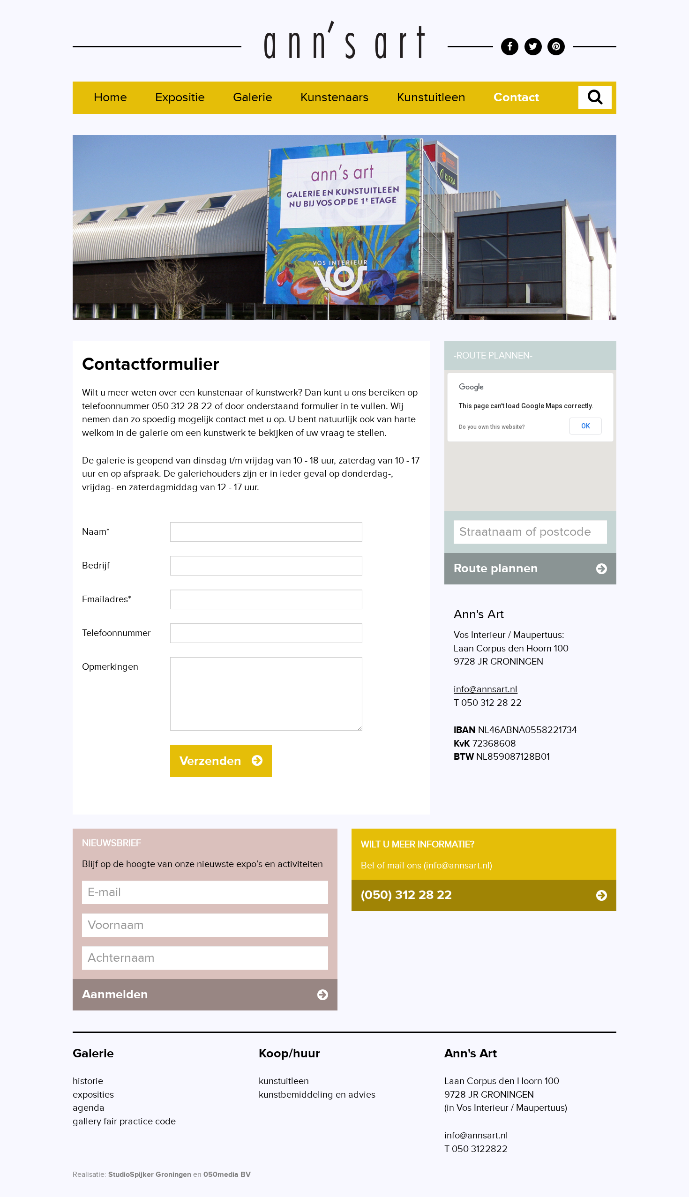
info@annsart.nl (485, 689)
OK (585, 426)
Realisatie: (89, 1174)
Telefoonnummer (116, 633)
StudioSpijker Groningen (149, 1174)
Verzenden (212, 761)
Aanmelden (115, 994)
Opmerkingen (110, 667)
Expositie (180, 97)
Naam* (96, 532)
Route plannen (496, 568)
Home (110, 97)
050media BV (227, 1174)
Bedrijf (96, 565)
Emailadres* (106, 599)
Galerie (252, 97)
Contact (516, 97)
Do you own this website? (492, 427)
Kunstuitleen (431, 97)
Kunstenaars (334, 97)
